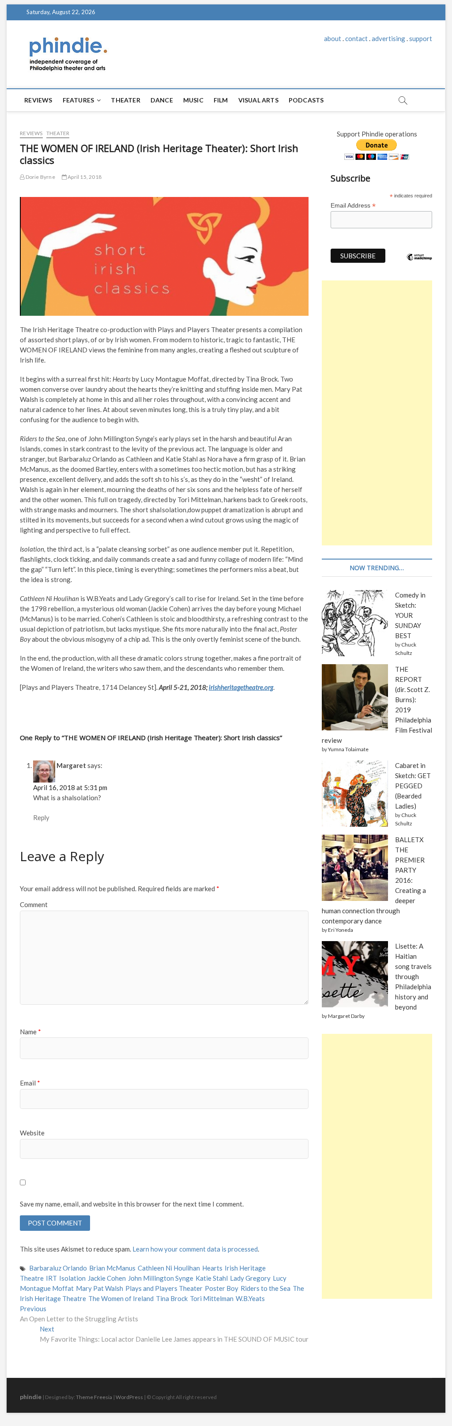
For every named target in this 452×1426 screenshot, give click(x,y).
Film (221, 100)
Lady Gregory (250, 1278)
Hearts (212, 1268)
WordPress (129, 1397)
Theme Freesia (94, 1397)
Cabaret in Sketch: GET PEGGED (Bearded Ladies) (413, 785)
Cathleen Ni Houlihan (169, 1268)
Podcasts (306, 100)
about (332, 38)
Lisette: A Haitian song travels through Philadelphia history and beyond (413, 976)
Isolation (72, 1278)
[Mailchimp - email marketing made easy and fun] (419, 263)
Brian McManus (112, 1268)
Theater (125, 100)
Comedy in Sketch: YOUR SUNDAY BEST (410, 615)
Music (193, 100)
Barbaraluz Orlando (58, 1268)
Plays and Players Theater (164, 1288)
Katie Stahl (212, 1278)
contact (356, 38)
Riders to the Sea (265, 1288)
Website (32, 1133)
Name (30, 1032)
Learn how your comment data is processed (195, 1249)
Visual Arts (258, 100)
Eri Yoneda (340, 930)
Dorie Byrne (39, 177)
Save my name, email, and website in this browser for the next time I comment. (132, 1204)
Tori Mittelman (212, 1298)
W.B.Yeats (250, 1298)
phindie (30, 1396)
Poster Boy (221, 1288)
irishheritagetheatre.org (241, 687)
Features (78, 100)
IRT (51, 1278)
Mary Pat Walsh (99, 1288)
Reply (41, 817)
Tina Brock (172, 1298)
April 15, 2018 (84, 177)
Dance (162, 100)
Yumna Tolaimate (348, 749)
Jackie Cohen (107, 1278)
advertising (388, 38)
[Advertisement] (377, 412)
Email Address (353, 205)
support (420, 38)
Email (30, 1083)
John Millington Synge (160, 1278)
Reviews (38, 100)
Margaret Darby (346, 1016)
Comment (34, 904)
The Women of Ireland (121, 1298)
